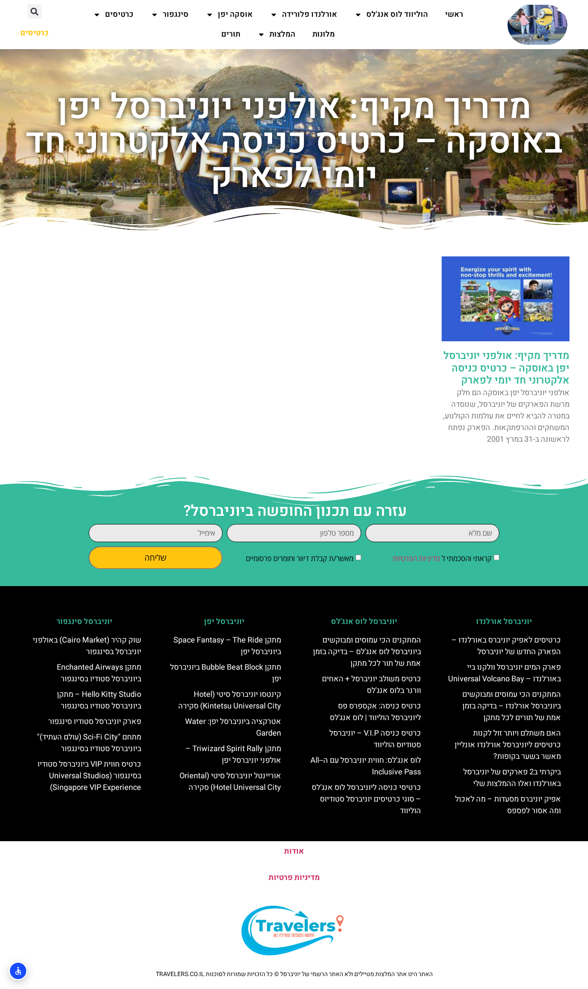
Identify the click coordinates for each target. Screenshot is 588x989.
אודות (294, 851)
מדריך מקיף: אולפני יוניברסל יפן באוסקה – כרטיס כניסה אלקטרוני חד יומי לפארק (506, 368)
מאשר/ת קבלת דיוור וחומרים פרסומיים (299, 558)
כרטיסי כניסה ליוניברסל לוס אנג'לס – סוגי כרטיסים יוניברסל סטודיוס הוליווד (366, 799)
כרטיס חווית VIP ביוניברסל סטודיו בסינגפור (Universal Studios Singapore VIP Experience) (89, 775)
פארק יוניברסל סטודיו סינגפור (94, 721)
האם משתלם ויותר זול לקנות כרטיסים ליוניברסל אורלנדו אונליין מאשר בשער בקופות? (508, 744)
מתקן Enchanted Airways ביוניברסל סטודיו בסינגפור (99, 673)
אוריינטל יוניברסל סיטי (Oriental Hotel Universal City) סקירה (230, 781)
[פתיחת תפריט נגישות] (18, 970)
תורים (230, 34)
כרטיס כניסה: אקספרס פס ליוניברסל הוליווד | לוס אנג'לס (375, 712)
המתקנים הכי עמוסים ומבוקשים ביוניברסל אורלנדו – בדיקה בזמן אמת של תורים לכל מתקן (511, 706)
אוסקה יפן (235, 14)
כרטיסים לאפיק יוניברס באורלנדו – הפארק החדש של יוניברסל (506, 646)
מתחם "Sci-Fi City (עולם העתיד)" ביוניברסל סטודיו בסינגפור (89, 743)
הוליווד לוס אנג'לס (397, 14)
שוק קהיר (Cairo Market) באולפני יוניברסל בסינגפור (87, 646)
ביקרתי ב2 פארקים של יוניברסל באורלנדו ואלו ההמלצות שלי (512, 777)
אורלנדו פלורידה (309, 14)
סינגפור (176, 14)
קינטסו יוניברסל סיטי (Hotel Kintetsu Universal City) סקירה (229, 700)
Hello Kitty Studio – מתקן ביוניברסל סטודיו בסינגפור (99, 700)
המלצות (282, 34)
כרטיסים (119, 14)
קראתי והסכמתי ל (442, 558)
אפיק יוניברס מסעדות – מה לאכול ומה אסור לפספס (508, 805)
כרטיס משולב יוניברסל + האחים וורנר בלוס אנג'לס (371, 684)
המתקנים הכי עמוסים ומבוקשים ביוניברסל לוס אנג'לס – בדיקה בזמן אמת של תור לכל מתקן (367, 651)
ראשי (454, 14)
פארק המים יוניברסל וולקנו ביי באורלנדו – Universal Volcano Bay (504, 673)
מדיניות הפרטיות (416, 558)
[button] (35, 11)
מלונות (324, 34)
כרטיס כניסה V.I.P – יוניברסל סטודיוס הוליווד (375, 739)
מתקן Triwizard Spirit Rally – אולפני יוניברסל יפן (233, 754)
